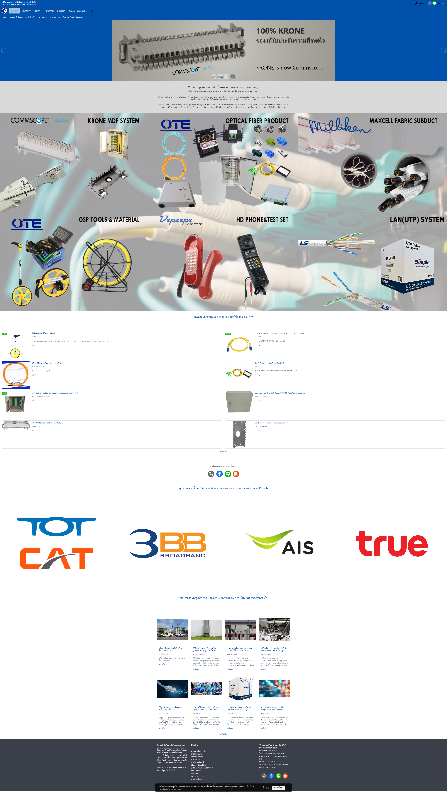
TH (441, 3)
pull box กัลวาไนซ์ (206, 768)
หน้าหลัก (14, 11)
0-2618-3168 (276, 756)
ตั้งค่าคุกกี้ (266, 788)
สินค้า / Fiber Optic (78, 11)
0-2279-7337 (281, 753)
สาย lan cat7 (196, 759)
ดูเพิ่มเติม (223, 451)
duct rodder (206, 107)
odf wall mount (258, 107)
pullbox (194, 768)
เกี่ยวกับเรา (26, 11)
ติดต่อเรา (61, 11)
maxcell (194, 773)
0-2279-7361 (264, 756)
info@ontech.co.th (267, 767)
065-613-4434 (269, 753)
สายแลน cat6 (196, 754)
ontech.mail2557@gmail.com (276, 764)
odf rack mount (241, 107)
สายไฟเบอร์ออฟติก (229, 91)
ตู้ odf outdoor (197, 779)
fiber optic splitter (198, 765)
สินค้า (38, 11)
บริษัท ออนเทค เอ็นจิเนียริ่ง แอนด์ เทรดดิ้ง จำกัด (19, 2)
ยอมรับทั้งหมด (278, 788)
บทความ (50, 11)
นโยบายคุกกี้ (178, 789)
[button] (92, 11)
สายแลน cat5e (197, 756)
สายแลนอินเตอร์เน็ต (228, 316)
